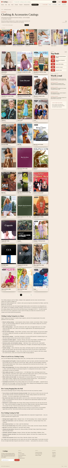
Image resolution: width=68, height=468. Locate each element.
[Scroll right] (65, 38)
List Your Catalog (21, 453)
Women (2, 4)
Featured (20, 4)
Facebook (54, 452)
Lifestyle (16, 4)
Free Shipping (55, 4)
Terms (62, 466)
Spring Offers (64, 4)
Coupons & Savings (38, 452)
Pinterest (53, 456)
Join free (64, 1)
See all (66, 51)
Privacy (65, 466)
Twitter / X (54, 453)
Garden (59, 4)
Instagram (54, 455)
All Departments (26, 4)
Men (6, 4)
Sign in (60, 1)
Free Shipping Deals (38, 453)
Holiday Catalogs (38, 455)
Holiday (50, 4)
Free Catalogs (34, 4)
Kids (9, 4)
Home (12, 4)
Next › (31, 294)
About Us (19, 452)
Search (54, 1)
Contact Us (20, 456)
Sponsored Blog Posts (22, 455)
